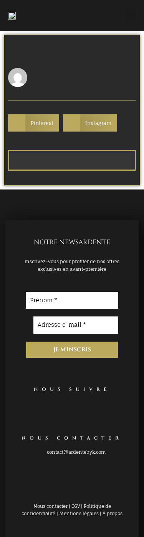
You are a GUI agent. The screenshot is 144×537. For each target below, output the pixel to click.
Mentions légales (79, 513)
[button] (131, 15)
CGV (75, 506)
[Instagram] (83, 410)
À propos (112, 513)
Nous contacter (50, 506)
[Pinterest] (60, 410)
